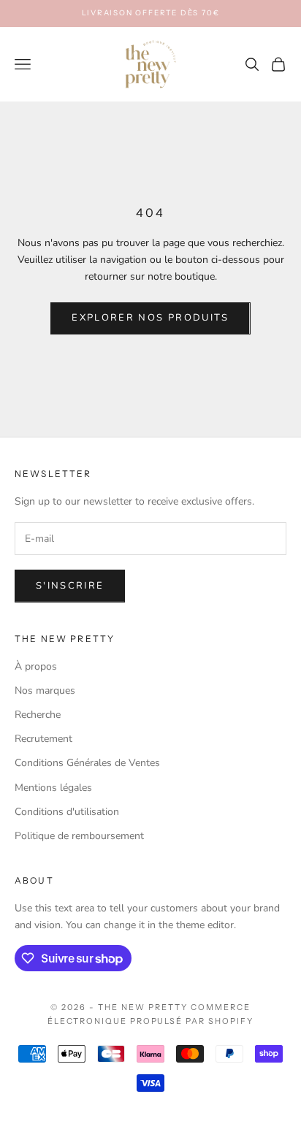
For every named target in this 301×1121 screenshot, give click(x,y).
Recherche (38, 715)
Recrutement (43, 739)
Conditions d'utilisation (67, 812)
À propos (36, 666)
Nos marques (45, 690)
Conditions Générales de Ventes (87, 763)
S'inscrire (70, 585)
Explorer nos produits (150, 317)
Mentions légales (53, 788)
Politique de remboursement (79, 836)
